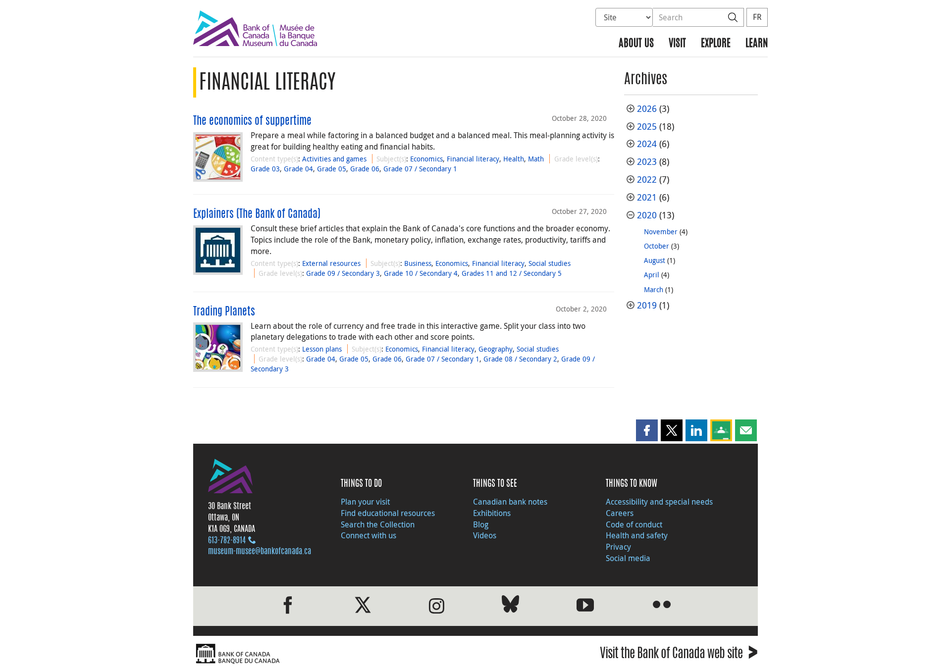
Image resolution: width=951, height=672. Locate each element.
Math (536, 158)
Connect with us (368, 535)
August (654, 260)
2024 (647, 144)
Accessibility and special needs (659, 501)
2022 (647, 179)
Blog (480, 524)
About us (636, 44)
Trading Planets (224, 312)
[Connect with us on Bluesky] (510, 606)
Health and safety (637, 535)
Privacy (618, 546)
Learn (756, 44)
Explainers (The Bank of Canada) (256, 214)
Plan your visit (365, 501)
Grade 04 (298, 168)
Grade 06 (364, 168)
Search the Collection (378, 524)
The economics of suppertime (252, 121)
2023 (647, 161)
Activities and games (334, 158)
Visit (677, 44)
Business (417, 263)
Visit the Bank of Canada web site (679, 655)
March (653, 289)
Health (513, 158)
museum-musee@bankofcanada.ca (259, 552)
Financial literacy (473, 158)
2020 (647, 215)
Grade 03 (265, 168)
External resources (331, 263)
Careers (620, 513)
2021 (647, 197)
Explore (716, 44)
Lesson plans (322, 349)
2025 (647, 126)
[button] (647, 430)
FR (757, 16)
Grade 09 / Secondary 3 (343, 273)
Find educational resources (388, 513)
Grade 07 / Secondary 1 (420, 168)
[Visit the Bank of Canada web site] (332, 654)
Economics (426, 158)
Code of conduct (634, 524)
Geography (495, 349)
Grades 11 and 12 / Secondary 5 (512, 273)
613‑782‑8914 (227, 541)
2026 (647, 108)
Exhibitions (492, 513)
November (661, 231)
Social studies (549, 263)
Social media (628, 558)
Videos (484, 535)
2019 (647, 305)
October (656, 246)
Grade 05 (331, 168)
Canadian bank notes (510, 501)
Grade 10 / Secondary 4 (421, 273)
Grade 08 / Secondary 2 (520, 358)
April (651, 274)
